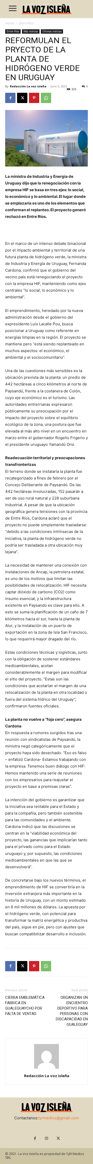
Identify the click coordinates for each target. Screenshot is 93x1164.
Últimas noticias (51, 31)
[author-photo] (46, 1068)
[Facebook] (10, 98)
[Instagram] (46, 1138)
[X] (22, 98)
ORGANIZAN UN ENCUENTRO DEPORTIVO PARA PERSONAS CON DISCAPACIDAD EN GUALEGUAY (72, 1011)
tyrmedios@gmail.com (58, 1117)
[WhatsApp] (46, 98)
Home (9, 23)
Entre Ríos (26, 23)
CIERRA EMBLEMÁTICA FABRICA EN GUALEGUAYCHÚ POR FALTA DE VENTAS (25, 1005)
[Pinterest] (34, 98)
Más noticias (31, 31)
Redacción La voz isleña (28, 86)
